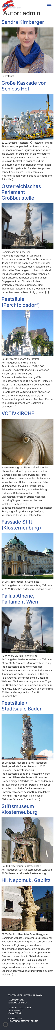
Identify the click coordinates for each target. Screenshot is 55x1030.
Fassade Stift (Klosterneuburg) (21, 525)
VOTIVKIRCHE (18, 413)
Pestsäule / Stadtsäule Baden (22, 706)
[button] (49, 4)
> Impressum (15, 1018)
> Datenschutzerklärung (23, 1021)
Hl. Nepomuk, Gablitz (26, 880)
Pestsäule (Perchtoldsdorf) (21, 302)
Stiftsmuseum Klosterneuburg (19, 809)
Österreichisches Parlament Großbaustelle (21, 192)
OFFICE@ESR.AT (15, 1010)
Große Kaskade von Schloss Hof (24, 86)
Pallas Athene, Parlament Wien (20, 599)
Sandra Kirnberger (23, 22)
